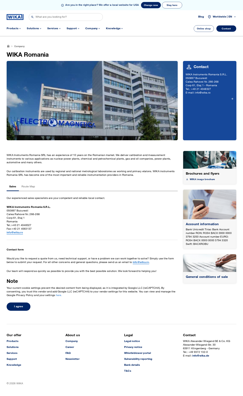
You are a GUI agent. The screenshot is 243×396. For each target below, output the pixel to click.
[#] (209, 263)
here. (59, 295)
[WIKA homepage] (15, 17)
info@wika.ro (15, 232)
